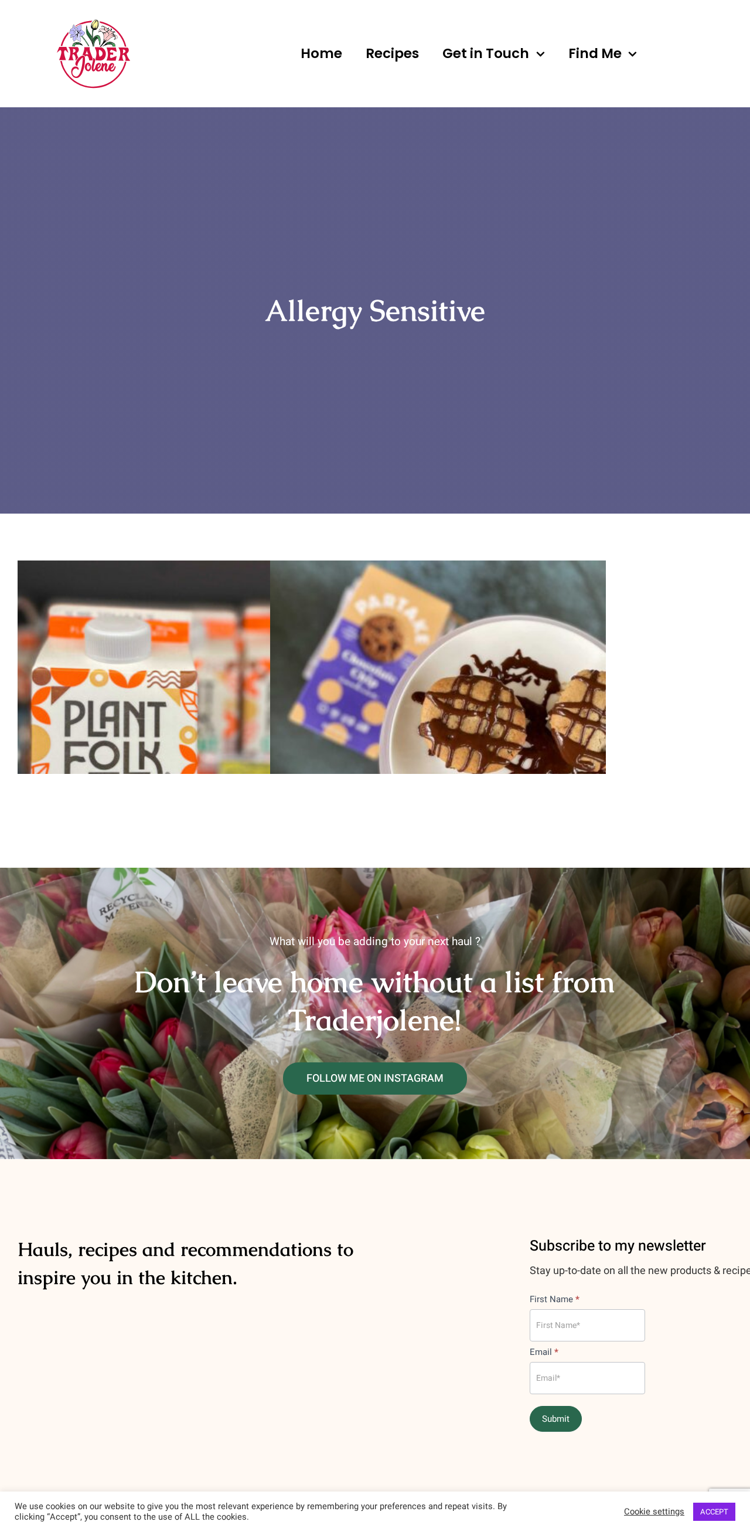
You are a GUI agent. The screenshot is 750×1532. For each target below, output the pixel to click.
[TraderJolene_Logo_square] (93, 23)
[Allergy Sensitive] (185, 667)
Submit (556, 1418)
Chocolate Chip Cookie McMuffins (438, 655)
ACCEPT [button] (714, 1511)
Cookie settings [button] (654, 1512)
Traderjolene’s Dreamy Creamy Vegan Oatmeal (185, 655)
